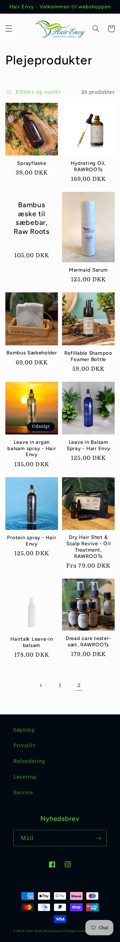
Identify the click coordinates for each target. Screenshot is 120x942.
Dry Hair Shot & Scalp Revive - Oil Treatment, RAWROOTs (88, 546)
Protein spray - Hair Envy (31, 541)
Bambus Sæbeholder (31, 353)
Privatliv (24, 745)
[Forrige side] (41, 685)
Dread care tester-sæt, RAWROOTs (88, 641)
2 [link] (79, 685)
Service (23, 793)
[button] (8, 28)
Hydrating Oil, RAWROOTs (88, 166)
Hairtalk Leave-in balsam (31, 642)
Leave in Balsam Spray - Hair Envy (88, 445)
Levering (24, 777)
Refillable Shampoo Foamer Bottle (88, 356)
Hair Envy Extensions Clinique (51, 931)
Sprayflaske (31, 163)
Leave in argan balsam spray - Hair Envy (31, 448)
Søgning (23, 730)
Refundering (29, 761)
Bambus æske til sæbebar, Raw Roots (32, 218)
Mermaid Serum (88, 270)
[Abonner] (98, 838)
